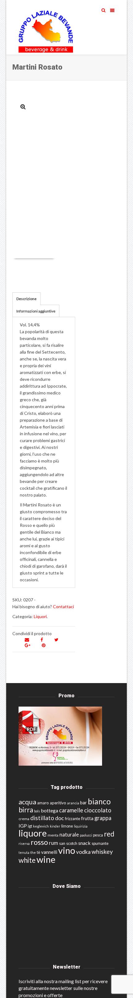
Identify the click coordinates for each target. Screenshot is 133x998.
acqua (27, 802)
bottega (49, 810)
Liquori (40, 616)
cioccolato (97, 810)
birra (26, 810)
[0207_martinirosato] (23, 106)
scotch (71, 843)
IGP (23, 825)
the (33, 852)
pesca (98, 835)
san (62, 843)
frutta (87, 818)
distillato (42, 817)
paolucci (86, 835)
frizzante (72, 818)
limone (67, 826)
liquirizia (81, 826)
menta (53, 835)
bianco (99, 801)
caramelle (71, 810)
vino (66, 850)
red (109, 834)
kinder (55, 826)
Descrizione (26, 298)
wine (45, 859)
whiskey (102, 851)
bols (37, 811)
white (27, 860)
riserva (24, 843)
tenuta (24, 852)
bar (83, 802)
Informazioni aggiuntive (35, 311)
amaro (43, 802)
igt (30, 826)
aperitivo (58, 802)
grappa (102, 818)
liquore (33, 833)
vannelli (49, 852)
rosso (39, 842)
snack (84, 843)
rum (53, 843)
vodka (83, 852)
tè (38, 852)
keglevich (41, 826)
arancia (73, 803)
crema (24, 818)
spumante (100, 843)
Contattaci (63, 606)
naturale (69, 834)
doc (59, 818)
